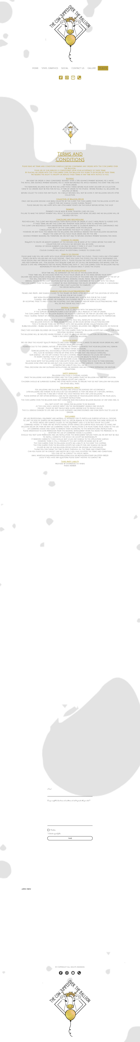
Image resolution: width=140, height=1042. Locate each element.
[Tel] (79, 77)
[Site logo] (70, 33)
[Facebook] (61, 77)
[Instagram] (67, 77)
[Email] (73, 77)
